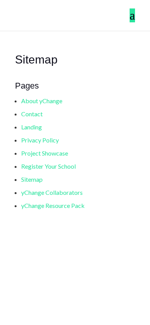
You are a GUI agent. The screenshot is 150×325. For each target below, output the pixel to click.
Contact (32, 113)
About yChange (41, 100)
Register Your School (48, 166)
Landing (31, 127)
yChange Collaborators (52, 192)
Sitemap (32, 179)
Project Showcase (44, 153)
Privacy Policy (40, 140)
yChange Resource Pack (53, 205)
